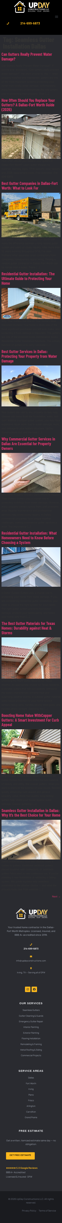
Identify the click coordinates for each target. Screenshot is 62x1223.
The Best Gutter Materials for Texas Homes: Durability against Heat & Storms (28, 628)
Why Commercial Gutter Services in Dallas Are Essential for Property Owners (28, 443)
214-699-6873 (30, 23)
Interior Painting (31, 1027)
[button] (56, 16)
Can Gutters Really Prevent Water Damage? (27, 56)
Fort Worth (31, 1083)
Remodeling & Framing (31, 1044)
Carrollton (31, 1111)
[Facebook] (34, 989)
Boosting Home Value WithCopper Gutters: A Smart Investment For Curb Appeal (30, 720)
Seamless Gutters (31, 1010)
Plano (31, 1094)
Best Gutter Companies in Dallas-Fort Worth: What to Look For (30, 185)
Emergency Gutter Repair (31, 1021)
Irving (31, 1089)
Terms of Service (47, 1210)
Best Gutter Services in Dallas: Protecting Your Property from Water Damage (29, 356)
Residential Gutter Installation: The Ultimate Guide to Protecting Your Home (28, 278)
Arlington (31, 1106)
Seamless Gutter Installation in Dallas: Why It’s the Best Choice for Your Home (31, 813)
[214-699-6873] (8, 23)
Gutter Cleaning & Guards (31, 1015)
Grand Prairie (31, 1117)
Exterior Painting (31, 1032)
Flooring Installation (31, 1038)
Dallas (31, 1077)
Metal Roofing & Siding (31, 1049)
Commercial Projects (31, 1055)
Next (56, 896)
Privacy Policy (29, 1210)
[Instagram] (27, 989)
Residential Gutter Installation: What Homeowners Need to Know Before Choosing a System (29, 537)
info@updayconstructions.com (31, 960)
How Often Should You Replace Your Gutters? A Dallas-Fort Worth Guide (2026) (28, 105)
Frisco (31, 1100)
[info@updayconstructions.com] (31, 956)
